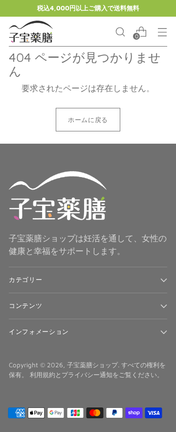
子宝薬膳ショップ (92, 365)
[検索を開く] (120, 32)
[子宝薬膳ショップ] (31, 32)
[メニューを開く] (162, 32)
